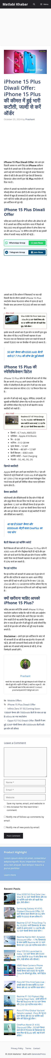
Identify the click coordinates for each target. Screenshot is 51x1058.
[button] (34, 4)
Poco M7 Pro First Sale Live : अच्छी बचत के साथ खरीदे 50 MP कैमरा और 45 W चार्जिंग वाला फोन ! (31, 984)
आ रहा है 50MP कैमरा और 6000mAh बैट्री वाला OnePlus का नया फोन (24, 528)
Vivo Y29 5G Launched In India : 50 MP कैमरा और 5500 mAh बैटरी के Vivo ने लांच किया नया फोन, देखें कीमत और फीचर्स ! (32, 955)
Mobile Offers (14, 700)
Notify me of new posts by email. (23, 827)
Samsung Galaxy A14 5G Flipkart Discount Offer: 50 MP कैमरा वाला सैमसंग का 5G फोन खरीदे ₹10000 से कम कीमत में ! (31, 912)
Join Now (38, 242)
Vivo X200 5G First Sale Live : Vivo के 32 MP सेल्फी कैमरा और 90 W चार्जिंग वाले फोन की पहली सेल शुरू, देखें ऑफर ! (32, 898)
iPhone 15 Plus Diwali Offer (21, 704)
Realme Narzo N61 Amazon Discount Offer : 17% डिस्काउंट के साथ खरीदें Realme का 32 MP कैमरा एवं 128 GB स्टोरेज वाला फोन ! (31, 940)
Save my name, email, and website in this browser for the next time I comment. (26, 807)
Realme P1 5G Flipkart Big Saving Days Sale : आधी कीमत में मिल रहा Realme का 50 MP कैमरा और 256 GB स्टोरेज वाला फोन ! (31, 1000)
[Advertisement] (25, 27)
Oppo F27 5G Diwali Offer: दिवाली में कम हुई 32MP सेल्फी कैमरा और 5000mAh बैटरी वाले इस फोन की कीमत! (24, 724)
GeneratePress (39, 1054)
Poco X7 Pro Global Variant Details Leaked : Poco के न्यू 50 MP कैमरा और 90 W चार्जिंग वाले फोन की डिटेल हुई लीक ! (31, 1014)
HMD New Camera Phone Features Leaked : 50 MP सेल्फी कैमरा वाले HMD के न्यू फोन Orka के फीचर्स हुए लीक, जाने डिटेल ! (31, 971)
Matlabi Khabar (15, 4)
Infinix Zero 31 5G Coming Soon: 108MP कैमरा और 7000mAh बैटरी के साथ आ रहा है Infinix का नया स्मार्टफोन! (25, 712)
